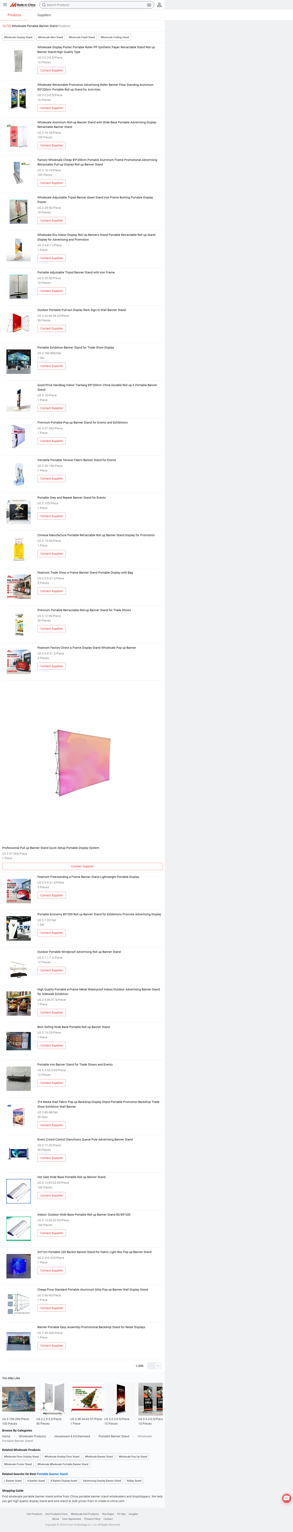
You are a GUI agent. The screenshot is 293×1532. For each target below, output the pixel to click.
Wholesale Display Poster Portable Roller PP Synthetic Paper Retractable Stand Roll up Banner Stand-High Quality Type (96, 49)
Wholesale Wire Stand (50, 37)
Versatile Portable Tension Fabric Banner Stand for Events (76, 460)
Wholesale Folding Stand (115, 37)
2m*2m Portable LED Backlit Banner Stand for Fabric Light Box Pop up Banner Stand (94, 1252)
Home (6, 1436)
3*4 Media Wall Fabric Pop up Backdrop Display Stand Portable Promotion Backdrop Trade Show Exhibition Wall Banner (98, 1104)
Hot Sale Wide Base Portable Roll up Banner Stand (71, 1177)
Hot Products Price (56, 1514)
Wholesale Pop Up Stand (133, 1456)
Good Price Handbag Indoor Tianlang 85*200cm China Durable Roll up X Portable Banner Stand (97, 387)
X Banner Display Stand (64, 1480)
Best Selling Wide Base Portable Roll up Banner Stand (73, 1027)
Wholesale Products (32, 1436)
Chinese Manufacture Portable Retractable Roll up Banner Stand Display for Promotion (96, 535)
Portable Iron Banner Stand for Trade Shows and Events (75, 1064)
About (55, 1519)
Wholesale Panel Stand (82, 37)
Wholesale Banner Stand (99, 1456)
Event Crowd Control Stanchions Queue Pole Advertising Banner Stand (85, 1139)
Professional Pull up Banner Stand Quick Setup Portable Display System (50, 848)
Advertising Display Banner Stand (102, 1480)
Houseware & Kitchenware (72, 1436)
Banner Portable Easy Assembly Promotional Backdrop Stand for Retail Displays (91, 1327)
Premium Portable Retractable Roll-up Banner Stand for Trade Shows (84, 610)
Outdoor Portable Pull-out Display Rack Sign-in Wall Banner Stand (81, 310)
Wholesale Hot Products (85, 1514)
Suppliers (44, 15)
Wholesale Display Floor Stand (62, 1456)
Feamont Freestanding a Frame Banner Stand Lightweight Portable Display (88, 877)
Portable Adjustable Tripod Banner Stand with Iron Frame (76, 272)
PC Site (121, 1514)
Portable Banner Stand (114, 1436)
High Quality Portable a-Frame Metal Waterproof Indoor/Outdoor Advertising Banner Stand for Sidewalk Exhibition (98, 991)
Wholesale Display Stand (18, 37)
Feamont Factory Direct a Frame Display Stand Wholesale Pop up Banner (86, 648)
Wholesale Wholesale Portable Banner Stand (62, 1464)
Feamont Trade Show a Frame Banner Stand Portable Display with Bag (85, 572)
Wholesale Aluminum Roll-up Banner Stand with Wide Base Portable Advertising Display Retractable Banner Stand (96, 124)
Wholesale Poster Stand (18, 1464)
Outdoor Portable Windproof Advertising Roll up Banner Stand (79, 952)
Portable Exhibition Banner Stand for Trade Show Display (75, 347)
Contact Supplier (51, 70)
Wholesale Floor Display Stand (21, 1456)
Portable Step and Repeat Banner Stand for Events (71, 497)
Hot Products (34, 1514)
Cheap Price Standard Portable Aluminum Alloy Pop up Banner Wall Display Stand (92, 1289)
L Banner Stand (13, 1480)
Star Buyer (108, 1514)
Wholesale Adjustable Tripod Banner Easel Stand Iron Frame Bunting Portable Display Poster (95, 199)
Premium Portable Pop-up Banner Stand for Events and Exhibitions (82, 422)
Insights (133, 1514)
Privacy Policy (92, 1519)
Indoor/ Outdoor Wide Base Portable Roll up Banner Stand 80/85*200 (83, 1214)
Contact (108, 1519)
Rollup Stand (134, 1480)
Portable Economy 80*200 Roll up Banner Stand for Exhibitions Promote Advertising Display (99, 914)
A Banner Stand (36, 1480)
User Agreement (71, 1519)
